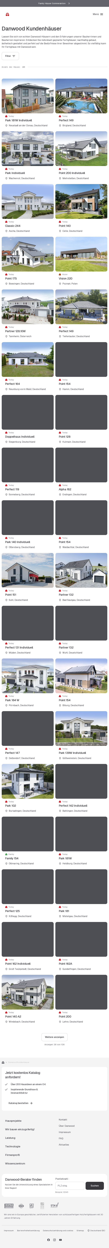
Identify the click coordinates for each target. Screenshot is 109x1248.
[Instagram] (54, 1240)
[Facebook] (48, 1240)
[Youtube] (60, 1240)
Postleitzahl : (62, 1179)
